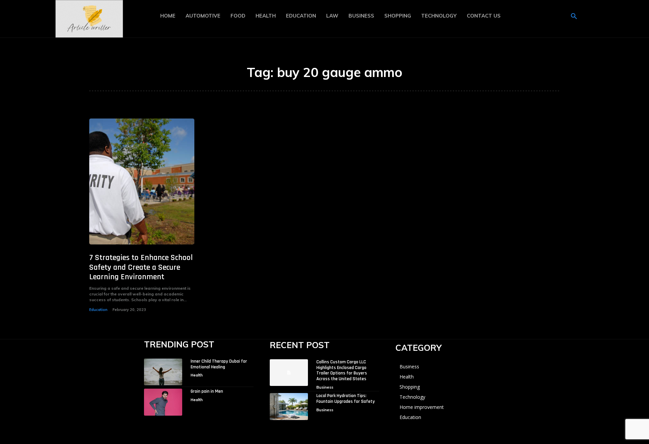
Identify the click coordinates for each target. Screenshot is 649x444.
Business (324, 387)
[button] (574, 16)
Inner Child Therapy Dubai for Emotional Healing (219, 364)
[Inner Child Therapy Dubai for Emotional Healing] (163, 372)
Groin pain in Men (207, 391)
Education (98, 309)
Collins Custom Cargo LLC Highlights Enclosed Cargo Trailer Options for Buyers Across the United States (341, 370)
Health (197, 375)
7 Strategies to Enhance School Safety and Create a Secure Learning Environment (141, 267)
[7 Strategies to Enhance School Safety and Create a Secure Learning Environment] (141, 181)
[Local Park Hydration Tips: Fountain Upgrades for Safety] (289, 406)
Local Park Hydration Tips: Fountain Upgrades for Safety (345, 398)
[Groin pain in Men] (163, 402)
